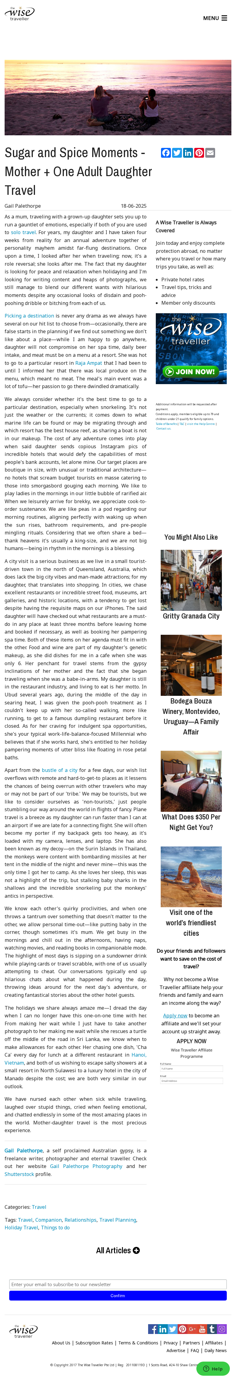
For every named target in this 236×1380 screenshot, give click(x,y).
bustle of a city (59, 770)
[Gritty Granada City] (191, 580)
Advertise (176, 1350)
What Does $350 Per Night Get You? (191, 822)
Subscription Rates (94, 1343)
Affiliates (214, 1343)
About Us (61, 1343)
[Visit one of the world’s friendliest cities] (191, 877)
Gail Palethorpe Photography (86, 1166)
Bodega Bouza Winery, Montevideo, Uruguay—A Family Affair (191, 716)
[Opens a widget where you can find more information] (213, 1369)
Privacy (170, 1343)
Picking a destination (29, 315)
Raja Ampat (88, 363)
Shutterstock (19, 1174)
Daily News (215, 1350)
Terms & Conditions (138, 1343)
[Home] (20, 13)
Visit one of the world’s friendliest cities (191, 922)
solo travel (23, 232)
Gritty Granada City (191, 616)
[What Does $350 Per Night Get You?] (191, 781)
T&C (181, 424)
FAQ (195, 1350)
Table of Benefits (166, 424)
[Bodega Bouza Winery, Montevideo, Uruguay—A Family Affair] (191, 665)
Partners (191, 1343)
